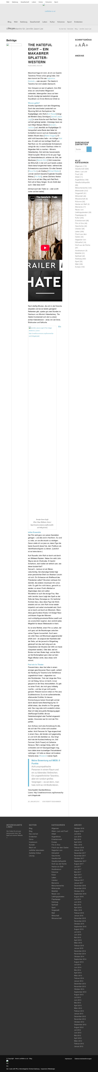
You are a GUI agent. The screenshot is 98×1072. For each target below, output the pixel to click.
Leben (34, 2)
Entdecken (33, 836)
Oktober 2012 (79, 1022)
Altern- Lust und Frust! (60, 831)
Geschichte (79, 226)
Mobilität (78, 253)
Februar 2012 (79, 1043)
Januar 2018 (78, 850)
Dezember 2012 (80, 1016)
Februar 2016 (79, 913)
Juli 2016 (77, 899)
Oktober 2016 (79, 891)
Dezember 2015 (80, 918)
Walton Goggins (50, 135)
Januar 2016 (78, 915)
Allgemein (78, 166)
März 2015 (78, 942)
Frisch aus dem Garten (60, 847)
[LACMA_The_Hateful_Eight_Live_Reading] (14, 47)
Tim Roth (38, 176)
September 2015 (80, 926)
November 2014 (80, 953)
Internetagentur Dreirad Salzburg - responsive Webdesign (37, 1069)
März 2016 (78, 910)
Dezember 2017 (80, 853)
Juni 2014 (77, 967)
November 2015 (80, 921)
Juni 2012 (77, 1032)
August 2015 (78, 929)
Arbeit (77, 177)
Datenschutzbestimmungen (83, 1059)
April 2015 (78, 940)
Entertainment (80, 220)
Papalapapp (79, 215)
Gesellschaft (25, 2)
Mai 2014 (77, 970)
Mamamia (78, 207)
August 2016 (78, 896)
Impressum (33, 842)
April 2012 (78, 1038)
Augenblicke (79, 179)
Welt (7, 2)
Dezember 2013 (80, 983)
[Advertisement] (83, 96)
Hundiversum (80, 250)
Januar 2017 (78, 883)
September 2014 (80, 959)
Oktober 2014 (79, 956)
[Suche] (90, 28)
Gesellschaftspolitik (82, 182)
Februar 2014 (79, 978)
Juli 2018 (77, 834)
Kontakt (32, 844)
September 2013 (80, 992)
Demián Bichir (42, 160)
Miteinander (79, 190)
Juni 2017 (77, 869)
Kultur (41, 2)
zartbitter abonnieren (36, 850)
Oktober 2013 (79, 989)
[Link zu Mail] (90, 11)
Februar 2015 (79, 945)
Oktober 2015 (79, 923)
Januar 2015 (78, 948)
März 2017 (78, 877)
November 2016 (80, 888)
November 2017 (80, 855)
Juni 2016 (77, 902)
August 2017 (78, 864)
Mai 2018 (77, 839)
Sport (56, 2)
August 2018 (78, 831)
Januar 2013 (78, 1013)
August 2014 (78, 962)
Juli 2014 (77, 964)
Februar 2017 (79, 880)
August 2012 (78, 1027)
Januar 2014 (78, 981)
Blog (30, 828)
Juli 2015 (77, 932)
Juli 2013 (77, 997)
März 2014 (78, 975)
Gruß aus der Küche (82, 245)
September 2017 (80, 861)
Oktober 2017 (79, 858)
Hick (60, 138)
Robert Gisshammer (53, 801)
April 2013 (78, 1005)
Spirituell (78, 256)
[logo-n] (49, 11)
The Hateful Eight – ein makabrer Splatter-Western (40, 53)
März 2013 (78, 1008)
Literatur (78, 228)
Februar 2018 (79, 847)
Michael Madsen (54, 171)
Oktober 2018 (79, 828)
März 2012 (78, 1041)
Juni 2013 (77, 1000)
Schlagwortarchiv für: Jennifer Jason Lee (24, 28)
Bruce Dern (33, 171)
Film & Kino (32, 66)
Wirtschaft (79, 196)
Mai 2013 (77, 1002)
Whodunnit (43, 756)
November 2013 (80, 986)
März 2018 (78, 844)
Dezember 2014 (80, 951)
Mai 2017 (77, 872)
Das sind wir (33, 834)
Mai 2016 (77, 904)
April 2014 (78, 972)
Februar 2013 (79, 1011)
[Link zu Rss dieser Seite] (86, 11)
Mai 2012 (77, 1035)
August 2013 (78, 994)
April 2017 (78, 874)
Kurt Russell (51, 114)
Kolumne (49, 2)
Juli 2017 (77, 866)
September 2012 (80, 1024)
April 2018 (78, 842)
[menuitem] (8, 2)
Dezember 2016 (80, 885)
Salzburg (15, 2)
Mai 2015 (77, 937)
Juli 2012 (77, 1030)
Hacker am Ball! (81, 204)
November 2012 (80, 1019)
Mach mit (32, 847)
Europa (77, 266)
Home (31, 839)
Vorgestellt (79, 193)
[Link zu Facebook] (82, 11)
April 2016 (78, 907)
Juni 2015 (77, 934)
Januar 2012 (78, 1046)
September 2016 (80, 893)
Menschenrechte (81, 188)
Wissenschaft (80, 198)
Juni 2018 (77, 836)
